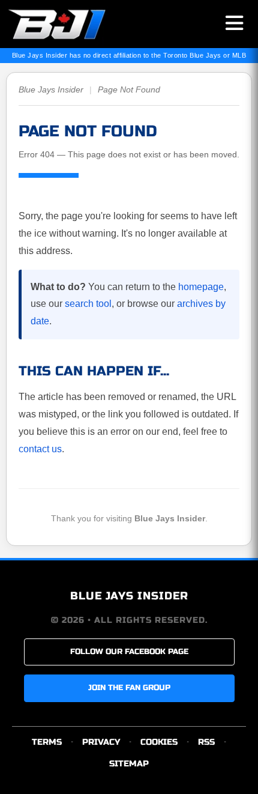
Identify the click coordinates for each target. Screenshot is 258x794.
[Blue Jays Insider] (67, 24)
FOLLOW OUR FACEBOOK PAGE (129, 651)
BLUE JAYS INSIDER (129, 595)
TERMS (47, 742)
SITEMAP (129, 764)
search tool (88, 304)
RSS (206, 742)
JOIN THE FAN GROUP (129, 687)
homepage (201, 287)
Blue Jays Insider (51, 89)
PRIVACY (101, 742)
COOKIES (159, 742)
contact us (40, 449)
